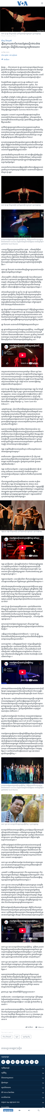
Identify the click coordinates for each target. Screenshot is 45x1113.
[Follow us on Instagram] (17, 1062)
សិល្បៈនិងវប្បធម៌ (6, 41)
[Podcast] (32, 1062)
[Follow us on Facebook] (3, 1062)
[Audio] (29, 1110)
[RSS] (27, 1062)
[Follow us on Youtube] (13, 1062)
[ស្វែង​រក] (38, 1110)
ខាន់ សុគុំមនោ (13, 55)
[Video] (19, 1110)
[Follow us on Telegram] (22, 1062)
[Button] (5, 60)
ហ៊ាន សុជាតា (4, 55)
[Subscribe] (37, 1062)
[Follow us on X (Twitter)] (8, 1062)
